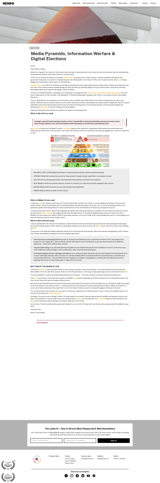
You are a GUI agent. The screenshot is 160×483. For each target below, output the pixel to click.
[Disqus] (80, 348)
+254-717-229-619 (119, 458)
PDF (35, 228)
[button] (135, 3)
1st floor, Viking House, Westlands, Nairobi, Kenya (70, 461)
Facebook (101, 299)
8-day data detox (55, 293)
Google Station (36, 85)
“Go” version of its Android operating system (103, 93)
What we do (76, 3)
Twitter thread (47, 213)
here (126, 272)
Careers (145, 3)
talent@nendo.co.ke (87, 458)
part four (35, 128)
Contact (153, 3)
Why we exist (123, 3)
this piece (44, 107)
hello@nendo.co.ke (103, 458)
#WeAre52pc (68, 77)
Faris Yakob (67, 128)
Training (113, 3)
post (118, 80)
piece (36, 278)
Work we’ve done (102, 3)
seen (99, 226)
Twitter (79, 299)
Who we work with (89, 3)
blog (75, 278)
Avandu (41, 269)
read (40, 203)
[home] (8, 3)
